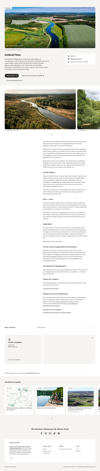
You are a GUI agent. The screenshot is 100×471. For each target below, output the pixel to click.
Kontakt (78, 451)
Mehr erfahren (11, 75)
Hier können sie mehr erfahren (65, 301)
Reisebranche (46, 453)
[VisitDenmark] (14, 442)
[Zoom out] (93, 361)
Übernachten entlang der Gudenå (32, 75)
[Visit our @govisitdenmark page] (54, 433)
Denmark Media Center (66, 449)
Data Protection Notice (69, 466)
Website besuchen (75, 59)
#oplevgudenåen (55, 312)
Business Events (47, 451)
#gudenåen (46, 312)
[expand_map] (92, 337)
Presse (44, 449)
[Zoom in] (93, 357)
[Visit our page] (45, 433)
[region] (69, 349)
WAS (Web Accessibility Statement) (86, 466)
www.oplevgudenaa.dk (14, 80)
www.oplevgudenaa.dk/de (50, 288)
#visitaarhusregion (65, 312)
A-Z (77, 449)
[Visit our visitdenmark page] (50, 433)
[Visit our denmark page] (41, 433)
